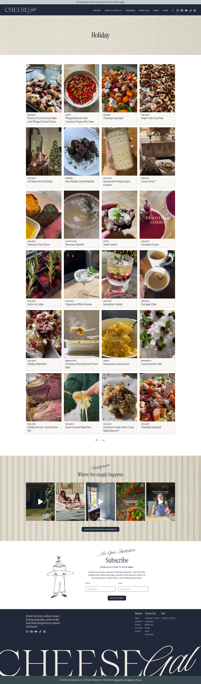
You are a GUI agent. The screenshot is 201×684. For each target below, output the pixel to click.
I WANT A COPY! (129, 360)
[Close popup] (158, 318)
